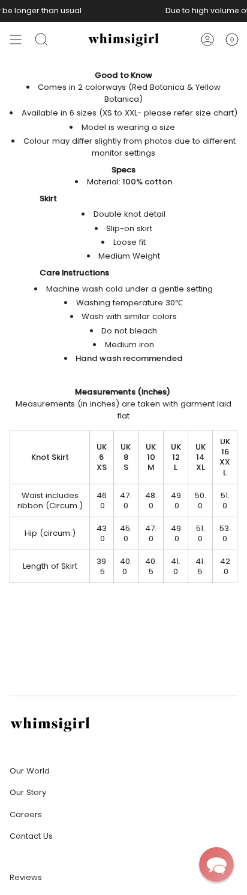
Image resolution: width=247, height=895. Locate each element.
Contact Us (31, 836)
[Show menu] (16, 39)
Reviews (26, 877)
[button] (216, 864)
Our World (30, 770)
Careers (26, 814)
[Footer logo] (50, 724)
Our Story (28, 792)
